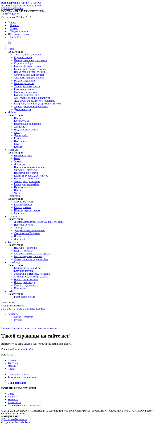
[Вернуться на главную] (11, 46)
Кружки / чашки (23, 57)
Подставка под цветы (26, 129)
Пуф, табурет (21, 141)
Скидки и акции (19, 31)
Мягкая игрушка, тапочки (28, 256)
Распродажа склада (24, 296)
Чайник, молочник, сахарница (30, 60)
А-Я (38, 308)
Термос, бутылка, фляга (27, 86)
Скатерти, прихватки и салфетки (32, 253)
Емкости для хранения (26, 95)
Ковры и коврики (23, 250)
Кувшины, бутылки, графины (30, 69)
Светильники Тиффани (27, 233)
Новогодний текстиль (26, 279)
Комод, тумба (21, 121)
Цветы (17, 190)
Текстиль (13, 242)
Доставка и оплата (20, 34)
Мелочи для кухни (24, 83)
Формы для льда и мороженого (31, 106)
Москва (18, 319)
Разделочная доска (24, 89)
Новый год (14, 262)
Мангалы (19, 213)
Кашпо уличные (23, 204)
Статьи (14, 28)
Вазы (17, 158)
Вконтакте (21, 419)
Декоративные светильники (29, 230)
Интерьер (13, 149)
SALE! (11, 291)
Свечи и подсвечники (26, 285)
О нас (13, 22)
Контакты (15, 37)
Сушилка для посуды (25, 92)
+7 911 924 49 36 (10, 14)
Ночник (18, 236)
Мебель (12, 112)
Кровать (18, 146)
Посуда (12, 48)
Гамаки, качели (22, 207)
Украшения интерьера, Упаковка (32, 273)
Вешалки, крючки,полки (27, 123)
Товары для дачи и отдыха (22, 377)
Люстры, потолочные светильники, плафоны (39, 221)
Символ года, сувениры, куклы (31, 276)
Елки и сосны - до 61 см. (27, 268)
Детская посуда (22, 109)
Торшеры (19, 227)
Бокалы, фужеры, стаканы (28, 66)
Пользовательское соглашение (24, 405)
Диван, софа (21, 135)
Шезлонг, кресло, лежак (27, 210)
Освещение (14, 216)
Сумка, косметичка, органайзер (31, 259)
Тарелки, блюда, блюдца (27, 54)
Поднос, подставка (24, 80)
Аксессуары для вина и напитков (32, 97)
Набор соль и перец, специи (29, 71)
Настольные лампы (24, 224)
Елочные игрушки (24, 270)
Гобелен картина (23, 155)
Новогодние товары (19, 374)
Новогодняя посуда (24, 282)
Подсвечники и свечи (26, 172)
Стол (17, 132)
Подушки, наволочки (25, 247)
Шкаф (17, 118)
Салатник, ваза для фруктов (29, 74)
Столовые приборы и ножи (29, 77)
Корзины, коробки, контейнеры (31, 175)
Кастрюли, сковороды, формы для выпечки (38, 103)
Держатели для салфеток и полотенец (34, 100)
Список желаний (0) (31, 5)
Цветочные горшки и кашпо (29, 167)
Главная (5, 328)
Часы (17, 193)
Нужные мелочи (23, 187)
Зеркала (18, 161)
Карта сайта (14, 402)
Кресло (18, 138)
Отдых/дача (14, 195)
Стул (16, 144)
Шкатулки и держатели (27, 178)
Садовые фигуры (23, 201)
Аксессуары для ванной (27, 181)
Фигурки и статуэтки (25, 170)
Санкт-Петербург (23, 316)
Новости (14, 25)
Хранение (19, 126)
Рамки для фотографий (26, 184)
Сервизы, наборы (23, 63)
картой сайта (26, 349)
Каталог (16, 328)
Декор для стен (22, 164)
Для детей (19, 239)
